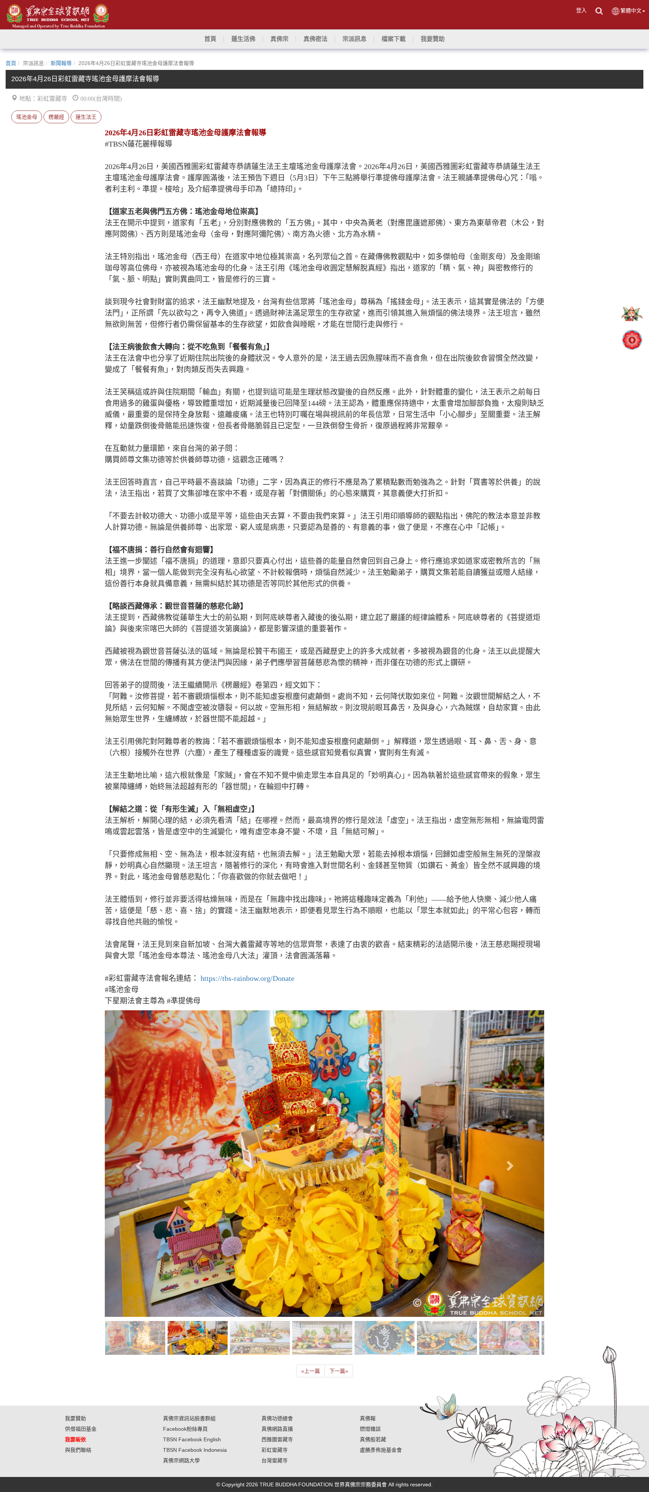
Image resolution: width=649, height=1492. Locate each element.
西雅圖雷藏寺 (277, 1439)
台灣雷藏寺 (274, 1460)
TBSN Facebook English (192, 1439)
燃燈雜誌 (370, 1429)
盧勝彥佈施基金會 (381, 1450)
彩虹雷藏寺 (274, 1450)
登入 (581, 10)
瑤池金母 (26, 117)
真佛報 (368, 1418)
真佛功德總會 (277, 1418)
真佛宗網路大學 (181, 1460)
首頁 (11, 63)
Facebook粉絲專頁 (185, 1429)
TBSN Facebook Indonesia (195, 1450)
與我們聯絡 (78, 1450)
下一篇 (338, 1371)
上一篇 (310, 1371)
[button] (243, 39)
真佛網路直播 (277, 1429)
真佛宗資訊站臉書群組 (189, 1418)
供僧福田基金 (81, 1429)
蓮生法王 (86, 117)
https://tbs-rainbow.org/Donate (247, 978)
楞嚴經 (56, 117)
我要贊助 (75, 1418)
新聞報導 (61, 63)
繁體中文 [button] (630, 11)
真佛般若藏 (373, 1439)
